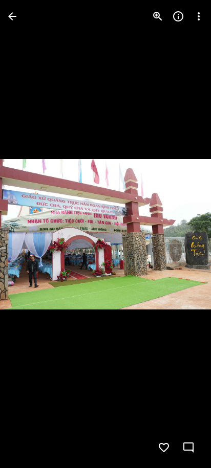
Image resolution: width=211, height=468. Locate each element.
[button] (182, 234)
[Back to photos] (12, 16)
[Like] (164, 447)
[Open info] (178, 16)
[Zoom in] (157, 16)
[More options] (198, 16)
